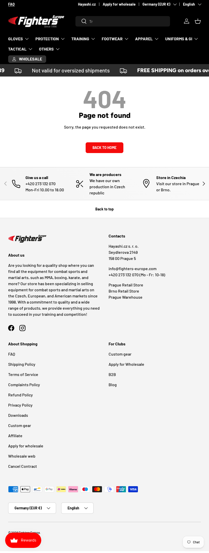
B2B (112, 374)
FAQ (11, 353)
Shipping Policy (21, 364)
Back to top (104, 209)
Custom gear (19, 425)
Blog (113, 384)
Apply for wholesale (119, 4)
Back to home (104, 147)
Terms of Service (23, 374)
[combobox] (122, 21)
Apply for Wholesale (126, 364)
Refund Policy (20, 394)
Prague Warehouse (125, 297)
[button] (197, 21)
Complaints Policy (24, 384)
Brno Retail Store (124, 290)
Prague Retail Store (126, 284)
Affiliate (15, 435)
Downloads (18, 415)
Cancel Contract (22, 466)
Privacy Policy (20, 405)
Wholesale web (21, 456)
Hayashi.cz (87, 4)
